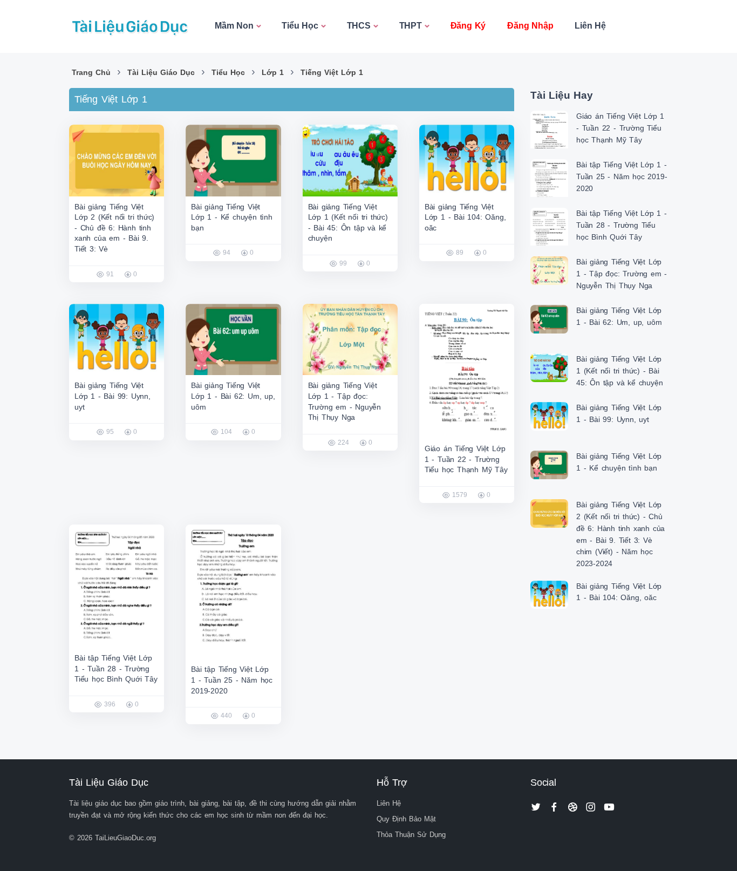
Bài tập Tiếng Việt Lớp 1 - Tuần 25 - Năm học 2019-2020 (231, 680)
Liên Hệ (590, 25)
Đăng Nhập (530, 25)
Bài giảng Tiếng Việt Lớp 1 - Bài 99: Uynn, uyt (112, 396)
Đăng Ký (468, 25)
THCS (359, 25)
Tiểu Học (300, 25)
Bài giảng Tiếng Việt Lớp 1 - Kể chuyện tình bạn (231, 217)
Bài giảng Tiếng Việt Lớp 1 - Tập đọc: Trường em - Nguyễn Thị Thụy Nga (621, 273)
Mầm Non (234, 25)
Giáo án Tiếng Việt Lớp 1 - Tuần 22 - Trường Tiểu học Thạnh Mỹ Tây (466, 459)
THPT (410, 25)
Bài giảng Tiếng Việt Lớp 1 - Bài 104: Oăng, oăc (465, 217)
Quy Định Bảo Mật (406, 819)
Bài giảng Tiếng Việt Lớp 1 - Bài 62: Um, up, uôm (233, 396)
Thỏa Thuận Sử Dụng (411, 835)
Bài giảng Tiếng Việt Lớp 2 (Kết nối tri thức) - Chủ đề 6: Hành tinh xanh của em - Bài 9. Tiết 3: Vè (114, 227)
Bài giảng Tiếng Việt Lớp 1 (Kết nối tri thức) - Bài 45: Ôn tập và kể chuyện (619, 370)
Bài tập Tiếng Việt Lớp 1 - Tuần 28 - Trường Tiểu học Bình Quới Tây (116, 668)
